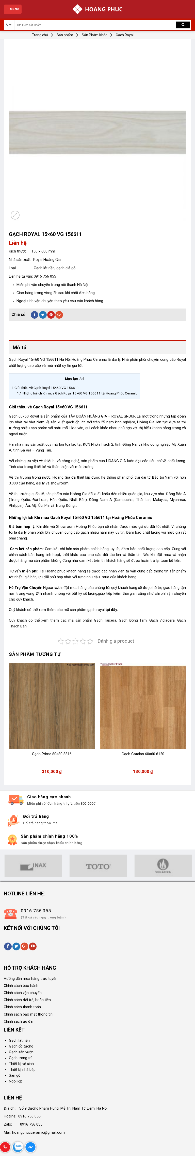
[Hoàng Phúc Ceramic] (97, 9)
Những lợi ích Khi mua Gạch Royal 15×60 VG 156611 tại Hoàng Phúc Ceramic (77, 393)
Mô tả (19, 348)
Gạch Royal (125, 35)
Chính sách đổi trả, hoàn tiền (27, 1000)
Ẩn (81, 379)
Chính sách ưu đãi (18, 1021)
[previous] (9, 721)
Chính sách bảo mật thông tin (28, 1014)
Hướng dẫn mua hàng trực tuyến (30, 979)
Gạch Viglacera (162, 620)
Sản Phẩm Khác (94, 35)
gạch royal (96, 610)
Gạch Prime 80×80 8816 (52, 754)
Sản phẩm (65, 35)
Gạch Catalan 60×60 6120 (143, 754)
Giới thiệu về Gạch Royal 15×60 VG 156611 (45, 388)
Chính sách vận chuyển (23, 993)
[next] (185, 721)
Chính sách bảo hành (21, 986)
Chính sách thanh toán (22, 1007)
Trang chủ (40, 35)
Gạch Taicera (105, 620)
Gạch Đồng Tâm (133, 620)
